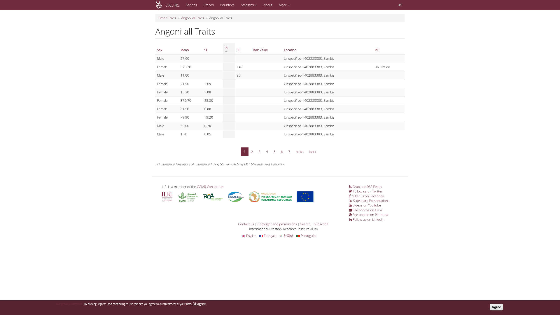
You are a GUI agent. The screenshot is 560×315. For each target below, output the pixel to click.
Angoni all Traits (192, 18)
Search (305, 224)
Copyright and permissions (277, 224)
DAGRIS (172, 5)
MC (376, 50)
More (283, 5)
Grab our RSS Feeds (367, 186)
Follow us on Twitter (367, 191)
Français (269, 235)
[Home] (160, 5)
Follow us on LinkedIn (368, 219)
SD (206, 50)
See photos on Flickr (367, 210)
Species (191, 5)
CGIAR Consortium (210, 186)
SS (238, 50)
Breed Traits (167, 18)
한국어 (288, 235)
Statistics (248, 5)
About (267, 5)
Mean (184, 50)
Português (308, 235)
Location (290, 50)
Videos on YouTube (366, 205)
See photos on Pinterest (370, 214)
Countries (227, 5)
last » (313, 151)
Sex (159, 50)
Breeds (208, 5)
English (250, 235)
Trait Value (260, 50)
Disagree (199, 303)
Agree (496, 307)
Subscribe (321, 224)
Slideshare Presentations (370, 200)
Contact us (246, 224)
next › (300, 151)
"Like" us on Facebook (367, 196)
